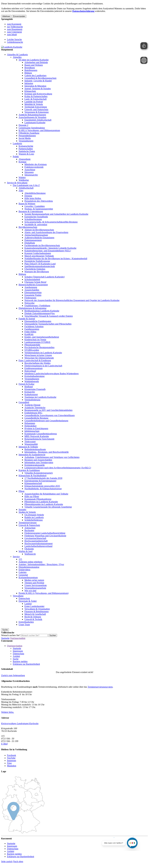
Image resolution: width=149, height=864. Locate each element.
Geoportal (23, 575)
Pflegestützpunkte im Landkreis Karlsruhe (43, 504)
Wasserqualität (31, 444)
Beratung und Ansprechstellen (38, 460)
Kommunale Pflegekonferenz (37, 499)
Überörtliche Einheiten (34, 269)
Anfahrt (16, 656)
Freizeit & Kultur (26, 384)
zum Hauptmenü (14, 29)
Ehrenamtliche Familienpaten (37, 321)
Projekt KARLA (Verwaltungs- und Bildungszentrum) (44, 593)
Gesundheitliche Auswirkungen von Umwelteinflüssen (49, 415)
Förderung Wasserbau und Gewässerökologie (45, 535)
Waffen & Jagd (25, 551)
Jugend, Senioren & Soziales (37, 88)
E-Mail (4, 744)
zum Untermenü (14, 32)
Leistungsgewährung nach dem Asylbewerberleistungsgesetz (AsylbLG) (57, 467)
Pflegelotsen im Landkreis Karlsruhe (41, 501)
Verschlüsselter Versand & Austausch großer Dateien (48, 316)
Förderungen (30, 297)
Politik (16, 156)
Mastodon (11, 765)
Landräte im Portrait (33, 101)
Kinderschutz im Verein (35, 339)
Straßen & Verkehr (27, 512)
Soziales (22, 509)
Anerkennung (30, 287)
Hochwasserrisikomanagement (38, 543)
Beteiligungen (30, 70)
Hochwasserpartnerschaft (36, 541)
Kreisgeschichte (26, 146)
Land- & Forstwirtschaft (35, 99)
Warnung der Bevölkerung (36, 271)
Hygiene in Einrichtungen (36, 428)
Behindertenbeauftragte (35, 449)
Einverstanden (19, 16)
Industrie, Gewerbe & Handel (38, 80)
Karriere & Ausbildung (29, 470)
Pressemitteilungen (27, 135)
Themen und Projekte (34, 582)
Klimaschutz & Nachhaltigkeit (32, 475)
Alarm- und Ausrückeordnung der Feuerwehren (46, 232)
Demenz (28, 196)
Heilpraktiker (30, 426)
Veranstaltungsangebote (35, 588)
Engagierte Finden (32, 295)
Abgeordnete (25, 159)
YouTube (11, 758)
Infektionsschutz (31, 431)
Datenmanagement (33, 240)
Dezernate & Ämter (28, 601)
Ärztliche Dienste (32, 405)
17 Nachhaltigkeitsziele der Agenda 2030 (43, 478)
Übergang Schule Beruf (35, 282)
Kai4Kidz (28, 334)
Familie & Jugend (27, 318)
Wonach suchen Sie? (10, 635)
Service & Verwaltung (17, 182)
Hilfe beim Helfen (32, 198)
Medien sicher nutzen (34, 580)
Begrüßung (29, 67)
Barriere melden (20, 661)
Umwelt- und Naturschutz (36, 109)
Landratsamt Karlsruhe (34, 122)
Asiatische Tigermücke (34, 407)
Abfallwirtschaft (26, 188)
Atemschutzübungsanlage (36, 235)
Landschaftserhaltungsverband (38, 546)
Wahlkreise (24, 180)
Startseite (5, 638)
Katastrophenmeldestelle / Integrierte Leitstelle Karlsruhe (50, 248)
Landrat (28, 603)
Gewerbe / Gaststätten (34, 206)
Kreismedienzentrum (28, 577)
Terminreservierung (28, 522)
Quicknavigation (17, 638)
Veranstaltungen (26, 141)
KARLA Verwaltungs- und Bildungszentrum (39, 130)
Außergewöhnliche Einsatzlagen (39, 237)
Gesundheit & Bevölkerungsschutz (40, 78)
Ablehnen (6, 16)
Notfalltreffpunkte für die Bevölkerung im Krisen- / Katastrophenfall (55, 258)
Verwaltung (18, 596)
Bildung (28, 73)
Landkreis (17, 143)
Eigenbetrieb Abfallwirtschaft (37, 120)
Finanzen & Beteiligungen (36, 611)
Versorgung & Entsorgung (36, 112)
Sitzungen (29, 172)
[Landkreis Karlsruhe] (11, 47)
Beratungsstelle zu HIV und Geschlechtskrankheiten (48, 410)
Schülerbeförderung (33, 520)
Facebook (11, 755)
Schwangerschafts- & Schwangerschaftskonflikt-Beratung (51, 222)
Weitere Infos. (7, 712)
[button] (13, 675)
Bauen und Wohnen (33, 65)
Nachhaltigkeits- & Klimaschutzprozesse (43, 488)
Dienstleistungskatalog (29, 567)
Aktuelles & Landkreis (17, 54)
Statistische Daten (27, 151)
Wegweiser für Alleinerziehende (39, 358)
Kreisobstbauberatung (34, 376)
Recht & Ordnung (32, 616)
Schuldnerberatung (33, 219)
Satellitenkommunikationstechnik (39, 266)
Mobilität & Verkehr (33, 104)
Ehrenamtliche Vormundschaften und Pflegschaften (47, 324)
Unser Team (24, 624)
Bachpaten (29, 530)
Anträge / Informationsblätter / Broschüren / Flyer (41, 564)
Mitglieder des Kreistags (35, 164)
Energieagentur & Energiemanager (40, 480)
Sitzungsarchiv (31, 175)
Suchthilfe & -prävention (35, 224)
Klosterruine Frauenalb (35, 389)
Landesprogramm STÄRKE (37, 342)
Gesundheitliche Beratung (36, 418)
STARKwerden (31, 350)
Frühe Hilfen (30, 331)
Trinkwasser (30, 441)
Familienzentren (31, 329)
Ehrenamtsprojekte (33, 292)
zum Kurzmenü (14, 24)
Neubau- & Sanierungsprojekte (38, 209)
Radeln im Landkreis (34, 517)
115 (20, 559)
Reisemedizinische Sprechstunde (39, 439)
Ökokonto (29, 548)
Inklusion (28, 83)
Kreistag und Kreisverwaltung (38, 94)
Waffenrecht (30, 554)
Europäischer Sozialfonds (36, 216)
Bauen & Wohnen (27, 203)
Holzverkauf (30, 371)
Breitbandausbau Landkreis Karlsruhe (41, 311)
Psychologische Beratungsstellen (39, 347)
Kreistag (22, 162)
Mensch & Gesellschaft (35, 614)
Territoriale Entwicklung (35, 107)
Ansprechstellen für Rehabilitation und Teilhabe (46, 494)
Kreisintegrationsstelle (34, 465)
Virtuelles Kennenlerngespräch (38, 473)
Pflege (21, 491)
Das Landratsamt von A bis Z (26, 185)
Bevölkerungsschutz (28, 227)
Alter (21, 190)
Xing (9, 763)
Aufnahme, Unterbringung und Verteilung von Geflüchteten (51, 457)
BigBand (28, 386)
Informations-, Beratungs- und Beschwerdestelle (46, 452)
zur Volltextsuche (15, 26)
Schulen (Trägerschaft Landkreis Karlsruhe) (44, 277)
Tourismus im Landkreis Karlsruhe (40, 397)
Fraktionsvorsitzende (34, 167)
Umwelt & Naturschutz (29, 525)
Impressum (18, 651)
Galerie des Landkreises (35, 75)
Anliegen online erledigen (30, 562)
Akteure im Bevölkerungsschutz (39, 229)
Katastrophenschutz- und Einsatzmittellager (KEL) (47, 250)
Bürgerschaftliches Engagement (33, 284)
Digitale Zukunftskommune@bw (39, 313)
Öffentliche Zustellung (29, 133)
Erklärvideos (24, 569)
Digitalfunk (29, 243)
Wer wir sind (30, 590)
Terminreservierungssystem (100, 687)
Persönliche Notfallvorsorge (37, 261)
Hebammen (29, 423)
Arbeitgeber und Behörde (36, 62)
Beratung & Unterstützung (31, 211)
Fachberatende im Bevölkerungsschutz (42, 245)
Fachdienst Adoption (34, 326)
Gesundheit (24, 402)
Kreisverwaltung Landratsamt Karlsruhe (20, 723)
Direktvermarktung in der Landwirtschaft (43, 365)
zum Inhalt (12, 34)
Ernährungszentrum (33, 368)
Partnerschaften (26, 148)
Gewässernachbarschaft (35, 538)
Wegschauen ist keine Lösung (38, 355)
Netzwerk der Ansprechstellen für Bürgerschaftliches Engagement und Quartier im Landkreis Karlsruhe (71, 300)
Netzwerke (29, 303)
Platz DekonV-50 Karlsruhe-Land (40, 263)
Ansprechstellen (31, 290)
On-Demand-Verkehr (34, 514)
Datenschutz (24, 598)
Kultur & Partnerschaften (35, 96)
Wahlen (22, 177)
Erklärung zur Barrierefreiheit (26, 664)
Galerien (22, 572)
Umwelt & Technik (33, 619)
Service (16, 556)
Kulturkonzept (31, 394)
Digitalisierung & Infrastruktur (32, 308)
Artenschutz (30, 528)
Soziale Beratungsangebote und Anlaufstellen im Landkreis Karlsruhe (56, 214)
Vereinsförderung (32, 399)
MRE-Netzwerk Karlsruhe (36, 436)
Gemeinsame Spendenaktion (32, 128)
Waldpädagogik (31, 381)
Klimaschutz (30, 91)
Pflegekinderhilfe (32, 345)
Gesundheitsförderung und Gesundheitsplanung (46, 420)
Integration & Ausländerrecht (32, 454)
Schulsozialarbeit (32, 279)
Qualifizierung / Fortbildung (37, 305)
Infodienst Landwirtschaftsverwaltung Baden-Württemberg (51, 373)
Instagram (11, 760)
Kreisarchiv (29, 392)
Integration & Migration (35, 86)
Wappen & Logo (26, 154)
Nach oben (18, 861)
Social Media (25, 138)
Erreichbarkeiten (26, 622)
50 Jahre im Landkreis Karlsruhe (34, 60)
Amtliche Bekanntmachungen (32, 114)
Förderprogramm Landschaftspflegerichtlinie (44, 533)
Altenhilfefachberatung (35, 193)
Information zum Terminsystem (38, 462)
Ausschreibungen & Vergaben (32, 117)
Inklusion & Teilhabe (28, 447)
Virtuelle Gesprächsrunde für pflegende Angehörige (48, 507)
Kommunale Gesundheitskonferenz (40, 433)
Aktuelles (17, 57)
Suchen (52, 635)
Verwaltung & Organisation (37, 609)
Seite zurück (7, 861)
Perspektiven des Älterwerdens (38, 201)
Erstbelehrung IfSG (33, 413)
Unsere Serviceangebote (35, 585)
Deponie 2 (23, 125)
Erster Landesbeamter (34, 606)
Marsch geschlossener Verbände (39, 256)
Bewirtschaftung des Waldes (37, 363)
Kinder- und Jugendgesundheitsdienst (41, 337)
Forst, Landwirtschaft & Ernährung (35, 360)
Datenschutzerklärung (83, 11)
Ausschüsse (29, 169)
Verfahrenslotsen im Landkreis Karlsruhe (43, 352)
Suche (15, 659)
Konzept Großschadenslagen (37, 253)
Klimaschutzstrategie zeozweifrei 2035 (42, 486)
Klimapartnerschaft (33, 483)
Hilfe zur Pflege (31, 496)
